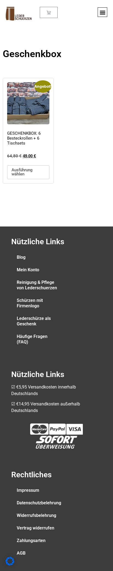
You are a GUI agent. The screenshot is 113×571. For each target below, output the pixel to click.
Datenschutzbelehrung (39, 502)
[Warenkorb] (49, 12)
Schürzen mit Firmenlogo (30, 303)
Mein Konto (28, 269)
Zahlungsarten (31, 540)
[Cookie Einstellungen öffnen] (9, 564)
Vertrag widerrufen (35, 528)
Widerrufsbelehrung (36, 515)
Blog (21, 257)
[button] (102, 12)
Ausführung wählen (22, 171)
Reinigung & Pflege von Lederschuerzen (37, 285)
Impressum (28, 490)
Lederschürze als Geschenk (34, 321)
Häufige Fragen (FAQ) (32, 339)
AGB (21, 553)
